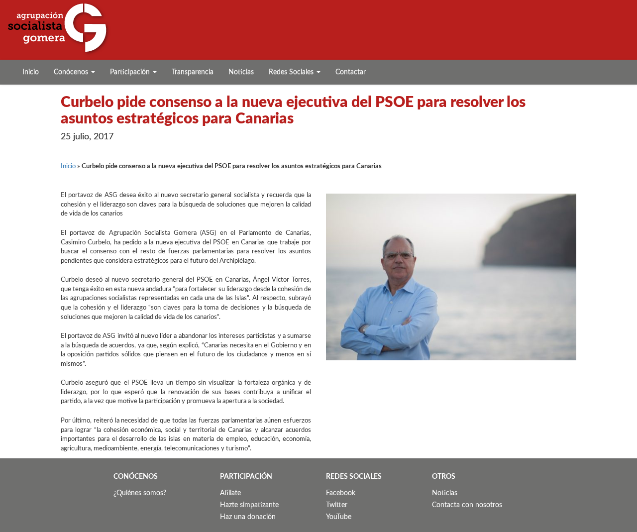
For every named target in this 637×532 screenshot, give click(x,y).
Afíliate (230, 493)
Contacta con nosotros (467, 505)
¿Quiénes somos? (139, 493)
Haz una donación (248, 517)
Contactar (350, 72)
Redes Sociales (292, 72)
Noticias (241, 72)
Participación (131, 72)
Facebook (340, 493)
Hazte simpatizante (249, 505)
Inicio (30, 72)
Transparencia (192, 72)
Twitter (336, 505)
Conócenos (72, 72)
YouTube (338, 517)
